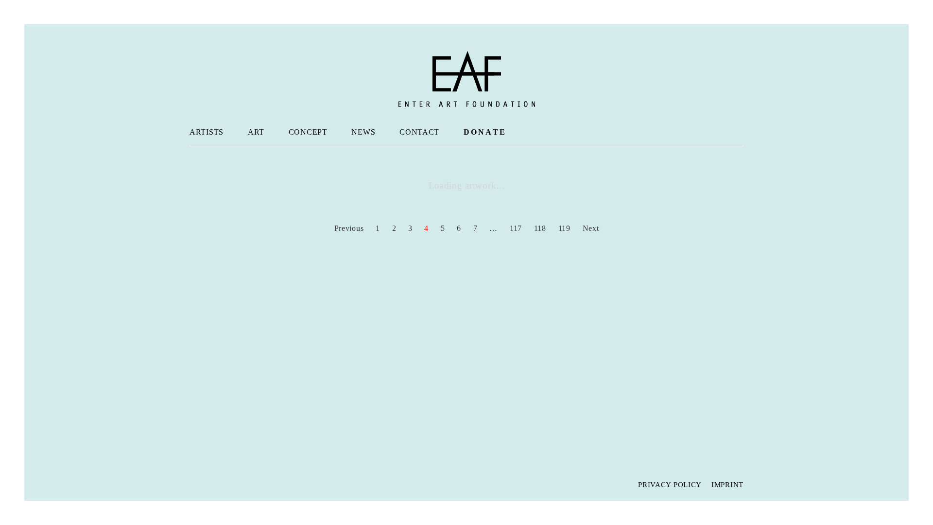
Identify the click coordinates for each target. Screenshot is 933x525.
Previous (347, 228)
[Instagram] (216, 483)
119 (564, 228)
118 (540, 228)
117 (516, 228)
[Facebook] (197, 483)
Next (592, 228)
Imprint (727, 485)
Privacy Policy (670, 485)
